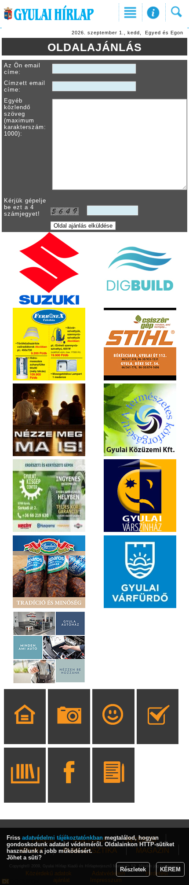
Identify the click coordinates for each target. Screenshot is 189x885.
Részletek (133, 869)
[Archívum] (24, 788)
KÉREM (170, 869)
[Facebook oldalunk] (69, 788)
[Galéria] (69, 729)
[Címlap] (24, 729)
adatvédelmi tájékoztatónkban (62, 837)
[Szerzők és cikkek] (113, 788)
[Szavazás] (157, 729)
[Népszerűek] (113, 729)
